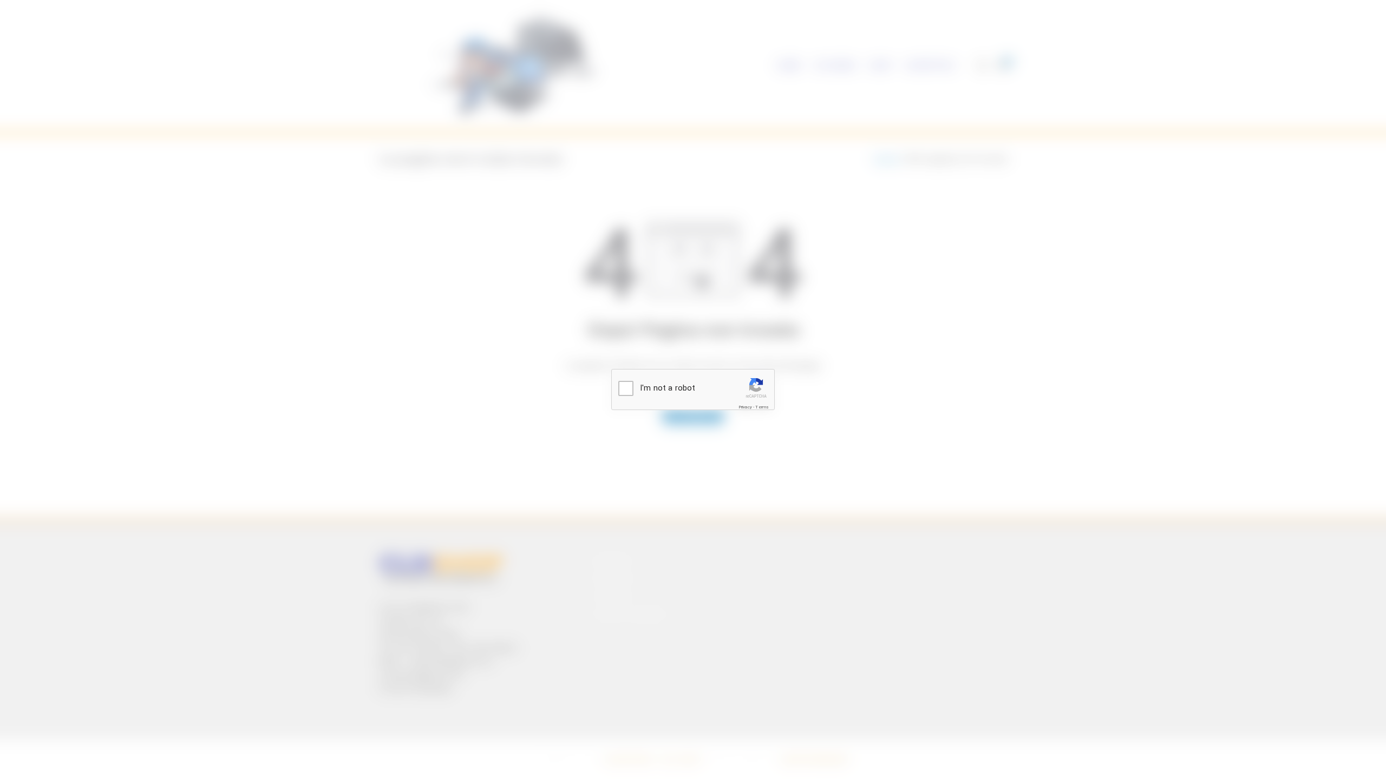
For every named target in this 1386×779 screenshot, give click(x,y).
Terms (762, 407)
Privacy (745, 407)
